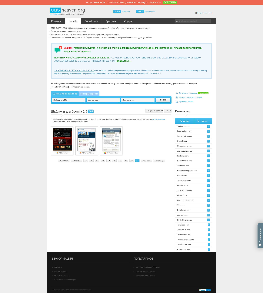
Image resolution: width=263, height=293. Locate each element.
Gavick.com (193, 176)
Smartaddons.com (193, 190)
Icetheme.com (193, 156)
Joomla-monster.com (193, 240)
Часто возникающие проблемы (148, 267)
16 (91, 161)
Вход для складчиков (204, 13)
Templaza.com (193, 225)
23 (132, 161)
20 (114, 161)
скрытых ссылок (158, 119)
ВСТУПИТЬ (170, 2)
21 (120, 161)
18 (103, 161)
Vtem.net (193, 205)
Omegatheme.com (193, 146)
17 (97, 161)
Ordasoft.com (193, 195)
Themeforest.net (193, 235)
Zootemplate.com (193, 131)
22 (126, 161)
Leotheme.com (193, 185)
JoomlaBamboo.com (193, 151)
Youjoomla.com (193, 126)
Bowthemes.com (193, 210)
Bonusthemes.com (193, 161)
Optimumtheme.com (193, 200)
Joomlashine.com (193, 245)
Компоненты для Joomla (145, 276)
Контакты (58, 267)
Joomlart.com (193, 215)
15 (86, 161)
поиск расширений (89, 94)
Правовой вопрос (186, 102)
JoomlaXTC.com (193, 230)
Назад (76, 161)
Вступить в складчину (193, 93)
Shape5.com (193, 141)
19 (109, 161)
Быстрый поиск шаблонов (65, 94)
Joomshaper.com (193, 180)
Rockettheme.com (193, 220)
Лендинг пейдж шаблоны (145, 271)
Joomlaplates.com (193, 136)
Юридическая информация (65, 280)
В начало (64, 161)
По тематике (202, 121)
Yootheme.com (193, 166)
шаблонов (122, 12)
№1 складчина (55, 14)
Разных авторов (193, 250)
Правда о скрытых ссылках (190, 97)
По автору (184, 121)
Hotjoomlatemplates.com (193, 171)
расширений (146, 11)
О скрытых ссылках (61, 276)
